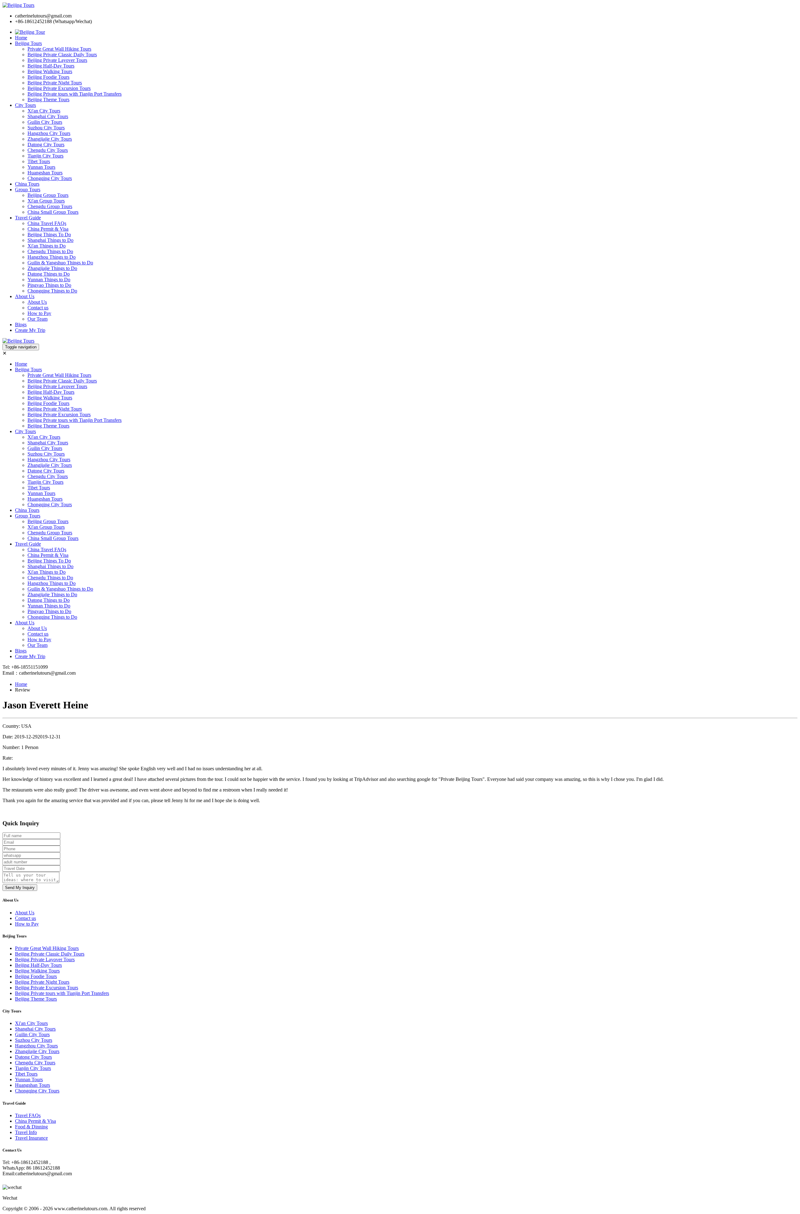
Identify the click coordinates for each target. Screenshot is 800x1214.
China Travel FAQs (47, 223)
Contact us (38, 307)
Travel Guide (28, 217)
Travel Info (26, 1132)
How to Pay (39, 313)
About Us (24, 296)
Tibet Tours (39, 161)
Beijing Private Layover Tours (57, 60)
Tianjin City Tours (45, 155)
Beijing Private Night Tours (55, 82)
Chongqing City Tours (50, 178)
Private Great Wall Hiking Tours (59, 49)
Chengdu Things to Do (50, 251)
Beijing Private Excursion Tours (59, 88)
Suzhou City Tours (46, 127)
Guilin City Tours (45, 122)
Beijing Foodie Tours (48, 77)
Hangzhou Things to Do (52, 257)
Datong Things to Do (49, 274)
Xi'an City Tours (44, 110)
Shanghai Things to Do (50, 240)
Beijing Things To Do (49, 234)
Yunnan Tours (41, 167)
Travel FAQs (28, 1115)
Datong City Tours (46, 144)
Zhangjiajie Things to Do (52, 268)
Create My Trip (30, 330)
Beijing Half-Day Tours (51, 65)
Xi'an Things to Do (47, 245)
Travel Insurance (31, 1138)
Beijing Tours (28, 43)
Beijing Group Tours (48, 195)
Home (21, 37)
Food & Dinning (31, 1126)
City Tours (25, 105)
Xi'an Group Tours (46, 200)
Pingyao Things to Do (49, 285)
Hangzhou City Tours (49, 133)
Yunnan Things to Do (49, 279)
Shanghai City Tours (48, 116)
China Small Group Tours (53, 212)
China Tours (27, 184)
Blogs (21, 324)
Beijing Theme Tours (48, 99)
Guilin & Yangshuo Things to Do (60, 262)
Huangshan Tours (45, 172)
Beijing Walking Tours (50, 71)
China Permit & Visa (48, 229)
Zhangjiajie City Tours (50, 139)
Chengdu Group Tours (50, 206)
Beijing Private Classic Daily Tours (62, 54)
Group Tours (27, 189)
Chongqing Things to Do (52, 290)
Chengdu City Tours (48, 150)
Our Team (38, 319)
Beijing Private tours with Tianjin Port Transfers (75, 94)
